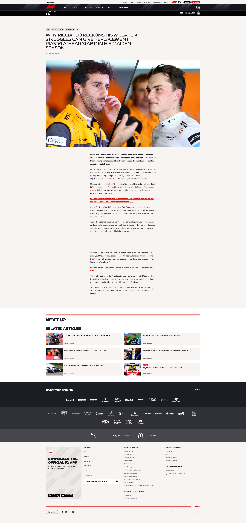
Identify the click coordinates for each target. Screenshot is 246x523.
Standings (87, 7)
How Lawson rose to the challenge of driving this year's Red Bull (165, 350)
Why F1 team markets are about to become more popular (163, 368)
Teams (110, 7)
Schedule (63, 7)
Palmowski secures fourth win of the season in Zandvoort (163, 335)
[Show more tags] (77, 29)
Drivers (99, 7)
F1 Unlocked (123, 7)
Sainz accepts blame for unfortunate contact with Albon (83, 365)
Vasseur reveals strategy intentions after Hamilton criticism (85, 350)
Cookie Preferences (130, 498)
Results (75, 7)
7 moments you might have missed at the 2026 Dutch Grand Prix (87, 335)
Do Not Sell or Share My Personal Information (139, 485)
